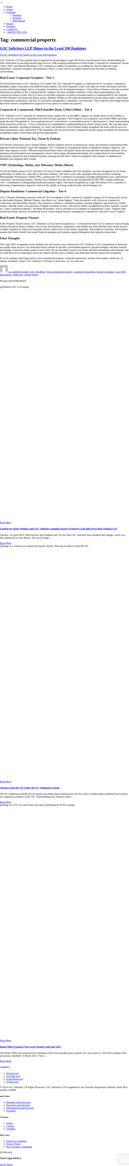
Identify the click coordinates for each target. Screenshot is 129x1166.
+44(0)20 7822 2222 (16, 32)
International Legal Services (20, 1108)
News (49, 272)
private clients (31, 274)
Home (9, 6)
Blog (42, 272)
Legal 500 (120, 272)
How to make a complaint (19, 1146)
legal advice (6, 274)
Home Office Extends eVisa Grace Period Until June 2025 (30, 1047)
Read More (5, 522)
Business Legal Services (18, 1102)
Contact (10, 1126)
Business (17, 15)
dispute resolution (105, 272)
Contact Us (11, 29)
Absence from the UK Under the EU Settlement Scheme (29, 787)
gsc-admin (13, 272)
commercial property (62, 272)
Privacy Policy (13, 1144)
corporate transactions (84, 272)
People (9, 23)
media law (18, 274)
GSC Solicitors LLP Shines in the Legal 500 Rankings (43, 48)
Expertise (11, 12)
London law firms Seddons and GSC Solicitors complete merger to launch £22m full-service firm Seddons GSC (59, 528)
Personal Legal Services (18, 1105)
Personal (17, 18)
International (19, 20)
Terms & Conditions (16, 1141)
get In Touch (6, 1164)
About (9, 9)
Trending (10, 26)
